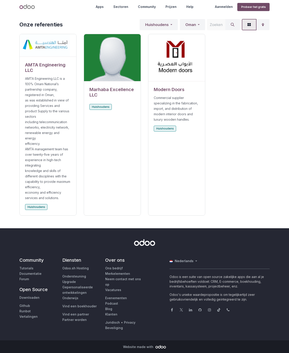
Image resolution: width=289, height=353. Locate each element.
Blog (108, 309)
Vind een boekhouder (79, 306)
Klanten (111, 314)
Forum (24, 279)
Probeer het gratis (253, 7)
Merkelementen (117, 273)
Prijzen (171, 7)
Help (189, 7)
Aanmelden (224, 7)
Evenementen (116, 298)
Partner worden (74, 320)
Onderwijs (70, 298)
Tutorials (26, 268)
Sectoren (120, 7)
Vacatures (113, 290)
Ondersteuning (74, 276)
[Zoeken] (232, 24)
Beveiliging (114, 328)
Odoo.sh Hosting (75, 268)
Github (24, 306)
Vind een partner (75, 314)
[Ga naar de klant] (48, 45)
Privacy (129, 322)
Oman (190, 24)
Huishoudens (157, 24)
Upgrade (69, 282)
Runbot (25, 311)
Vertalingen (28, 316)
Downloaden (29, 297)
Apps (100, 7)
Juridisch (112, 322)
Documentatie (30, 273)
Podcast (111, 303)
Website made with (138, 347)
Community (147, 7)
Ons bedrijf (114, 268)
